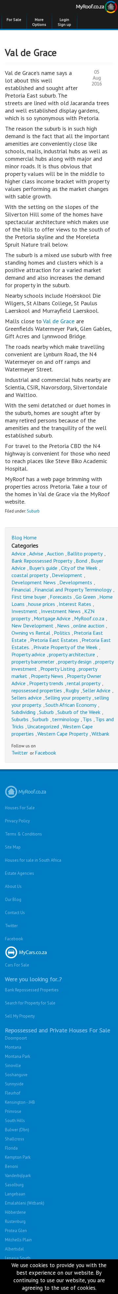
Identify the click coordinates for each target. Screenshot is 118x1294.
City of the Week (79, 568)
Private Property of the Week (65, 647)
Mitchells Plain (18, 1240)
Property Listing (57, 669)
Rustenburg (15, 1221)
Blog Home (24, 537)
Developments (75, 582)
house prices (41, 604)
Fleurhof (12, 1093)
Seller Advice (96, 690)
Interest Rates (75, 604)
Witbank (100, 733)
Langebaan (15, 1194)
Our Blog (13, 899)
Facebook (45, 752)
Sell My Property (20, 1016)
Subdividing (23, 712)
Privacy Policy (17, 821)
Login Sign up (64, 22)
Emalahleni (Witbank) (24, 1203)
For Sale (14, 19)
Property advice (28, 654)
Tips (87, 719)
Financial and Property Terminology (72, 589)
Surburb (40, 719)
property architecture (72, 654)
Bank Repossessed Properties (32, 990)
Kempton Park (17, 1157)
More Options (39, 22)
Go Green (85, 596)
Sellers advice (26, 697)
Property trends (46, 683)
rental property (83, 683)
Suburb (33, 511)
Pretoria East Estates (54, 640)
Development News (33, 582)
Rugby (72, 690)
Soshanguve (16, 1075)
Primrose (13, 1111)
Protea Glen (16, 1230)
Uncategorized (43, 726)
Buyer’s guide (43, 568)
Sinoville (13, 1065)
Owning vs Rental (30, 632)
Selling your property (68, 697)
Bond (81, 560)
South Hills (15, 1120)
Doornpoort (16, 1038)
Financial (21, 589)
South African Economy (70, 705)
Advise (36, 553)
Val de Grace (58, 321)
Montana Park (17, 1056)
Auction (55, 553)
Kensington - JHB (20, 1102)
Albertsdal (14, 1249)
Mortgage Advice (52, 618)
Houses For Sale (20, 808)
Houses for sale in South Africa (33, 860)
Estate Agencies (19, 873)
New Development (32, 625)
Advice (18, 553)
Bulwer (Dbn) (17, 1130)
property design (74, 661)
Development (67, 575)
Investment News (61, 611)
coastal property (29, 575)
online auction (88, 625)
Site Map (13, 847)
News (63, 625)
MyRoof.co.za (89, 618)
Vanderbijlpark (18, 1175)
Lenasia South (17, 1258)
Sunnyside (14, 1084)
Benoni (11, 1166)
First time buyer (28, 596)
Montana (13, 1047)
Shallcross (14, 1139)
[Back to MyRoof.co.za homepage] (88, 8)
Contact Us (15, 912)
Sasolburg (14, 1185)
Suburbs (20, 719)
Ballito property (85, 553)
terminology (65, 719)
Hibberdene (15, 1212)
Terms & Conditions (23, 834)
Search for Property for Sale (30, 1003)
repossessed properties (36, 690)
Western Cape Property (62, 733)
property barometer (32, 661)
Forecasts (61, 596)
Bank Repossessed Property (41, 560)
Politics (62, 632)
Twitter (19, 752)
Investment (24, 611)
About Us (13, 886)
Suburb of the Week (78, 712)
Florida (11, 1148)
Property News (47, 676)
